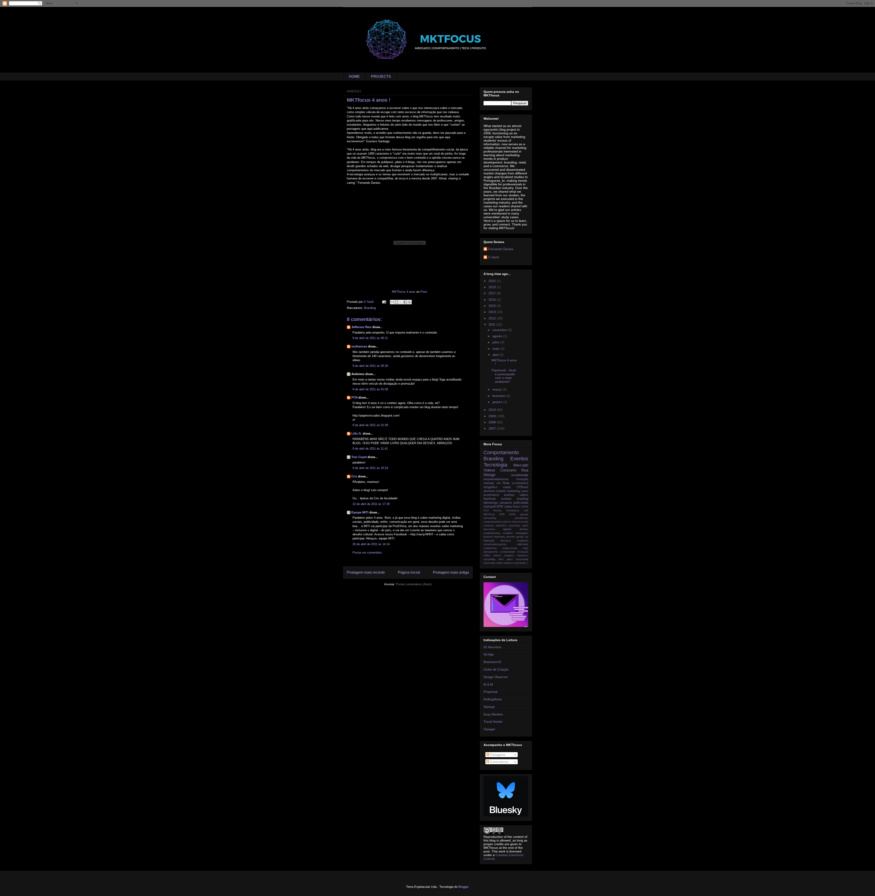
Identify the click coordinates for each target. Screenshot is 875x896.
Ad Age (489, 654)
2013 (493, 312)
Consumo (508, 470)
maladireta (522, 540)
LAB (526, 510)
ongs (525, 548)
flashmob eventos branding (506, 498)
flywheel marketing (494, 536)
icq (526, 536)
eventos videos (516, 495)
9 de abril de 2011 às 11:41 (370, 448)
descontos (489, 529)
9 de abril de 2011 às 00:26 (370, 366)
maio (496, 348)
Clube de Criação (496, 669)
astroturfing (490, 518)
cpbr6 (525, 525)
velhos (499, 563)
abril (495, 355)
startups (489, 483)
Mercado (520, 465)
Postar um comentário (367, 552)
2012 (493, 318)
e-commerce (520, 483)
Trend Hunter (493, 721)
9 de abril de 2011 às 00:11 (370, 338)
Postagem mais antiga (451, 572)
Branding (370, 308)
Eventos (519, 458)
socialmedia (519, 475)
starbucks (522, 555)
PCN (354, 397)
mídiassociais (509, 548)
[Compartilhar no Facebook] (405, 302)
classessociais (520, 521)
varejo (507, 487)
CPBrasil (522, 487)
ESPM (524, 506)
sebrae (497, 555)
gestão (520, 536)
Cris (354, 476)
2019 (493, 287)
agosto (497, 336)
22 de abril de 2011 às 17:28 (371, 504)
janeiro (497, 402)
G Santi (493, 257)
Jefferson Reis (361, 327)
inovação (522, 479)
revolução (522, 551)
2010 (493, 410)
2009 (493, 416)
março (497, 389)
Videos (489, 470)
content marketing (508, 491)
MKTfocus (489, 514)
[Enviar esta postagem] (384, 301)
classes (506, 521)
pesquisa (506, 502)
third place (505, 559)
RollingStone (493, 699)
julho (496, 342)
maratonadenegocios (495, 544)
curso (524, 491)
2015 (493, 306)
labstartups (491, 502)
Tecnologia (495, 465)
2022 (493, 281)
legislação (489, 540)
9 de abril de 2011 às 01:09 (370, 425)
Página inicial (409, 572)
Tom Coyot (359, 457)
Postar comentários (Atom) (414, 584)
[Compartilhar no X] (401, 302)
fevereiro (499, 396)
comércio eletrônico (495, 525)
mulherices (359, 346)
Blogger (463, 886)
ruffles (487, 555)
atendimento (521, 518)
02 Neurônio (492, 647)
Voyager (489, 729)
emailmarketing (492, 533)
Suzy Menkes (493, 714)
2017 (493, 293)
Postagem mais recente (366, 572)
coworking (514, 525)
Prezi (423, 291)
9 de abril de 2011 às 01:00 (370, 389)
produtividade (507, 551)
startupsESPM (493, 506)
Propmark (491, 692)
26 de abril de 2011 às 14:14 (371, 544)
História (497, 510)
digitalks (507, 529)
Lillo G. (356, 433)
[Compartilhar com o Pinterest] (409, 302)
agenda (524, 514)
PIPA (501, 514)
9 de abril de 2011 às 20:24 (370, 468)
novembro (500, 330)
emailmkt (508, 533)
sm (499, 483)
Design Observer (496, 677)
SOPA (512, 514)
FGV (486, 510)
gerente (510, 536)
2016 (493, 299)
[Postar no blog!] (396, 302)
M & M (488, 684)
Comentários (498, 762)
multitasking (490, 548)
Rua (524, 470)
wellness (508, 563)
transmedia (522, 559)
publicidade (520, 502)
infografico (490, 487)
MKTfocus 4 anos (403, 291)
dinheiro (524, 529)
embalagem (521, 533)
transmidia (489, 563)
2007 (493, 428)
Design (489, 475)
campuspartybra (493, 521)
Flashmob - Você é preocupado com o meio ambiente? (504, 375)
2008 (493, 422)
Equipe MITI (359, 512)
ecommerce (491, 495)
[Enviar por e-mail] (392, 302)
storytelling (489, 559)
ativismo (489, 491)
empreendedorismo (496, 479)
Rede (506, 483)
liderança (506, 540)
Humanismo (512, 510)
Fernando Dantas (500, 249)
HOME (354, 76)
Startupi (489, 707)
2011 (492, 324)
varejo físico (512, 506)
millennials (522, 544)
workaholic (520, 563)
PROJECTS (381, 76)
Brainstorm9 (492, 662)
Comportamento (501, 452)
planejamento (491, 551)
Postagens (497, 754)
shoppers (509, 555)
